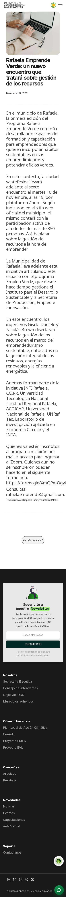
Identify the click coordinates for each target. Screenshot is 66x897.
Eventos (9, 813)
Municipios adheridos (18, 701)
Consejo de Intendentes (20, 688)
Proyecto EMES (14, 741)
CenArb (8, 734)
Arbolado (9, 773)
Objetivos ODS (13, 695)
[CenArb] (59, 861)
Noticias (9, 806)
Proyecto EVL (13, 747)
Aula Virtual (11, 826)
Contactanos (12, 852)
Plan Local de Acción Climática (25, 727)
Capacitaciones (14, 820)
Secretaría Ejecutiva (17, 681)
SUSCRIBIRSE (33, 644)
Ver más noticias (32, 540)
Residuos (9, 780)
